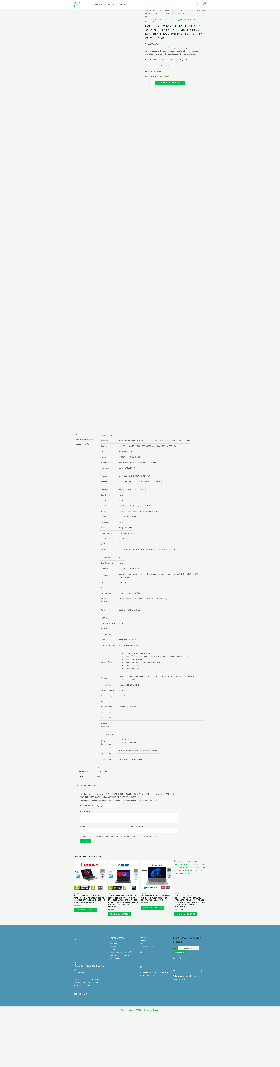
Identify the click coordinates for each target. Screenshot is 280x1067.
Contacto (144, 940)
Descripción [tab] (81, 435)
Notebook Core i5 (158, 20)
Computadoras (116, 946)
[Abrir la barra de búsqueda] (198, 5)
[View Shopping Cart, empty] (204, 4)
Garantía (143, 943)
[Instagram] (80, 994)
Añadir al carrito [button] (86, 910)
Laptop (174, 10)
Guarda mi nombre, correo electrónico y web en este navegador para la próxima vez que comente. (119, 836)
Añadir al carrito (170, 83)
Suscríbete (179, 952)
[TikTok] (85, 994)
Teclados (113, 949)
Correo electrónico (138, 826)
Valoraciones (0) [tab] (82, 444)
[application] (101, 4)
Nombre (83, 826)
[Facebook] (75, 994)
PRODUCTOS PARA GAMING (160, 10)
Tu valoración (87, 811)
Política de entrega (147, 946)
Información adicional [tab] (85, 439)
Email (175, 948)
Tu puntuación (87, 805)
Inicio (147, 10)
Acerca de (144, 937)
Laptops (113, 943)
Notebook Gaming (172, 20)
